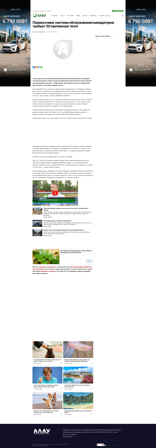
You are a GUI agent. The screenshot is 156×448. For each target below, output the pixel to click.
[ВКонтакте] (113, 11)
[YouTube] (122, 11)
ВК (71, 267)
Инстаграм (39, 269)
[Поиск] (123, 15)
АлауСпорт (93, 15)
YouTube (42, 267)
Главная (54, 15)
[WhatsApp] (41, 67)
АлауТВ (85, 15)
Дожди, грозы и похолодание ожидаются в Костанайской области (63, 230)
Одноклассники (78, 267)
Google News (52, 267)
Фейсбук (86, 267)
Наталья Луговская (38, 32)
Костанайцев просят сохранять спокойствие (57, 221)
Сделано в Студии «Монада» (40, 445)
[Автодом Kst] (15, 224)
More (89, 261)
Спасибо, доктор (104, 15)
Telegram (52, 271)
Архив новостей (67, 436)
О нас (62, 15)
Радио (78, 15)
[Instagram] (118, 11)
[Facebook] (120, 11)
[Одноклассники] (115, 11)
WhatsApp (44, 271)
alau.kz (60, 85)
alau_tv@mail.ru (73, 434)
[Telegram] (39, 67)
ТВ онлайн (70, 15)
